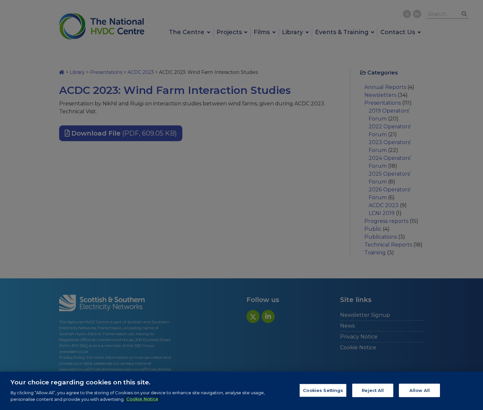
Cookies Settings (323, 390)
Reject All (373, 390)
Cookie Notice (142, 398)
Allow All (419, 390)
